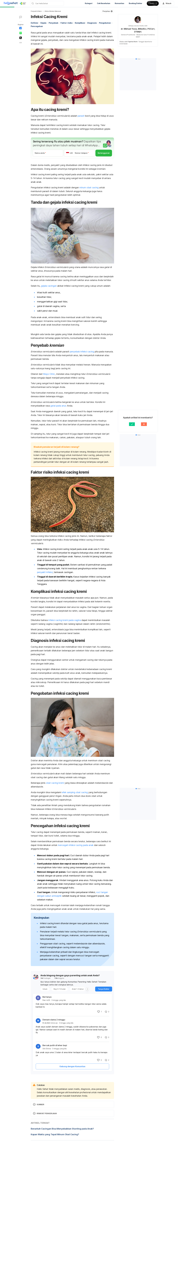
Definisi (34, 23)
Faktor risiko (67, 23)
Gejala (43, 23)
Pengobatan (105, 23)
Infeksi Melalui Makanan (53, 11)
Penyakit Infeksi (36, 11)
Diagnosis (92, 23)
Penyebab (53, 23)
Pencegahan (37, 26)
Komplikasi (80, 23)
